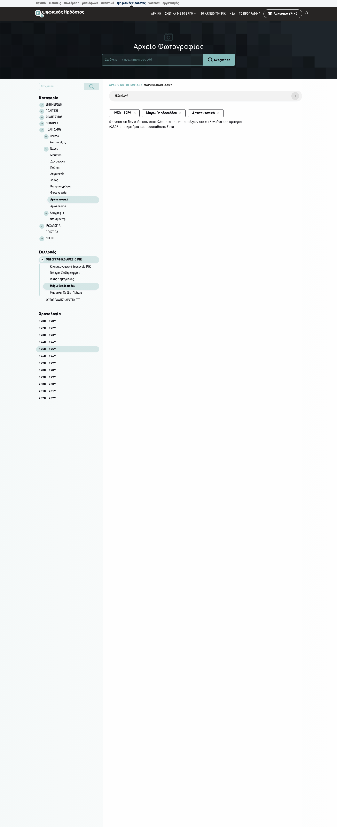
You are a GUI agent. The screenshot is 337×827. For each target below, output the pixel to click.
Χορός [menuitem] (54, 180)
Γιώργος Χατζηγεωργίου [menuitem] (65, 273)
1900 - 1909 (47, 321)
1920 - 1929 (47, 328)
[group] (71, 178)
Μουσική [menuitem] (55, 155)
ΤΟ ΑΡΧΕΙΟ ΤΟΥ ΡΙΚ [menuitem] (213, 13)
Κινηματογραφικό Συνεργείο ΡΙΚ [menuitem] (70, 267)
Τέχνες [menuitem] (54, 149)
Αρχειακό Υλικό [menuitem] (285, 13)
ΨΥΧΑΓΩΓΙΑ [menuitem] (53, 226)
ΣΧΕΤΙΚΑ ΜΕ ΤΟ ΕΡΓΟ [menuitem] (179, 13)
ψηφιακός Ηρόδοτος (131, 3)
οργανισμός (170, 3)
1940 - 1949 (47, 342)
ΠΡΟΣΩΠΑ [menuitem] (52, 232)
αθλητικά (107, 3)
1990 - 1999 (47, 377)
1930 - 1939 (47, 335)
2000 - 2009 (47, 384)
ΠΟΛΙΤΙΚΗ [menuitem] (52, 111)
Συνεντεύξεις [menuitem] (58, 142)
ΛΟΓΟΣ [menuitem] (50, 238)
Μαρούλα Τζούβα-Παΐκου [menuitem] (66, 293)
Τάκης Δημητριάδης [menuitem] (62, 279)
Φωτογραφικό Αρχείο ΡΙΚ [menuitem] (64, 259)
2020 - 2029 (47, 398)
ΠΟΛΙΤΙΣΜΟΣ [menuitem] (53, 130)
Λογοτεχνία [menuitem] (57, 174)
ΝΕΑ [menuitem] (232, 13)
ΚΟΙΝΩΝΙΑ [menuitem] (52, 123)
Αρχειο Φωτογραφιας (124, 85)
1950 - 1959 (47, 349)
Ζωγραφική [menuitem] (57, 161)
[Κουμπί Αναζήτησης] (91, 86)
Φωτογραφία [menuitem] (58, 193)
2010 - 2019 (47, 391)
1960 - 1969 (47, 356)
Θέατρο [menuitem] (54, 136)
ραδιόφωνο (90, 3)
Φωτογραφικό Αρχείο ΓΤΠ (63, 300)
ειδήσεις (55, 3)
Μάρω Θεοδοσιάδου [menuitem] (62, 286)
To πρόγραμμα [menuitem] (250, 13)
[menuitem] (307, 13)
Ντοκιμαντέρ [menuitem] (58, 219)
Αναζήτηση (221, 60)
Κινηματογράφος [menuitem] (60, 186)
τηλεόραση (71, 3)
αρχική (41, 3)
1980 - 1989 (47, 370)
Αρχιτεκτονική (203, 113)
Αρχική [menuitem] (156, 13)
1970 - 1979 (47, 363)
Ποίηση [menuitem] (54, 168)
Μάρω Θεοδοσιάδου (158, 85)
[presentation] (205, 96)
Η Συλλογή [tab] (121, 95)
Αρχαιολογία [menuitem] (58, 206)
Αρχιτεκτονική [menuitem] (59, 199)
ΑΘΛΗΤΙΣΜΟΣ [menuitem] (54, 117)
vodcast (154, 3)
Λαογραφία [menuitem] (57, 213)
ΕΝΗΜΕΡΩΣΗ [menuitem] (54, 105)
